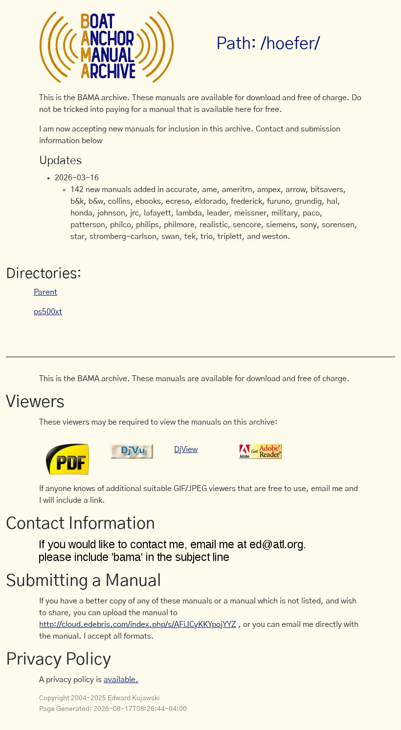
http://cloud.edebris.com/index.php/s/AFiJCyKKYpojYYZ (137, 624)
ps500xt (48, 312)
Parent (45, 292)
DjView (186, 449)
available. (121, 680)
